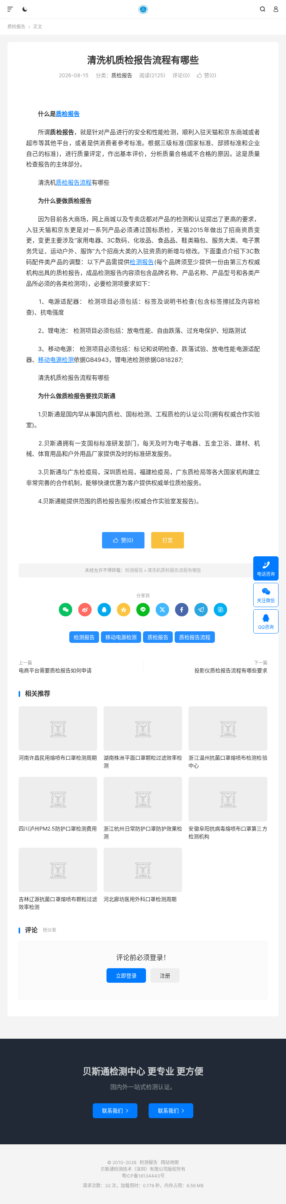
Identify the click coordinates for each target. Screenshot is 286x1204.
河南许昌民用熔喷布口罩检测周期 (58, 757)
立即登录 (126, 975)
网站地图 (170, 1162)
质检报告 (16, 26)
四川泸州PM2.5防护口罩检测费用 (58, 828)
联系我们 (115, 1110)
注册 (165, 975)
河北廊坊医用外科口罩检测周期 (140, 899)
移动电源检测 (56, 359)
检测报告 (143, 9)
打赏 (167, 540)
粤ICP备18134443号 (143, 1176)
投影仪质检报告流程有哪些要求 (230, 670)
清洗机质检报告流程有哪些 (143, 60)
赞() (206, 75)
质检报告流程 (74, 182)
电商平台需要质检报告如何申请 (55, 670)
